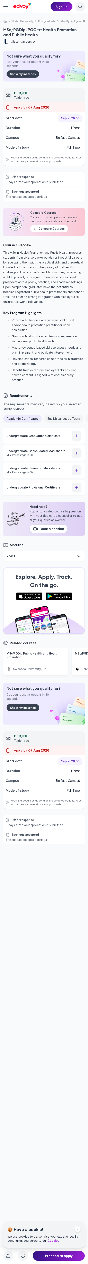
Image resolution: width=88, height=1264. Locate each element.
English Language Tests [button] (63, 418)
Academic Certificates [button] (22, 418)
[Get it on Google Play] (59, 596)
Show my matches (23, 74)
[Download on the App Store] (29, 596)
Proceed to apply (59, 1256)
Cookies (53, 1240)
